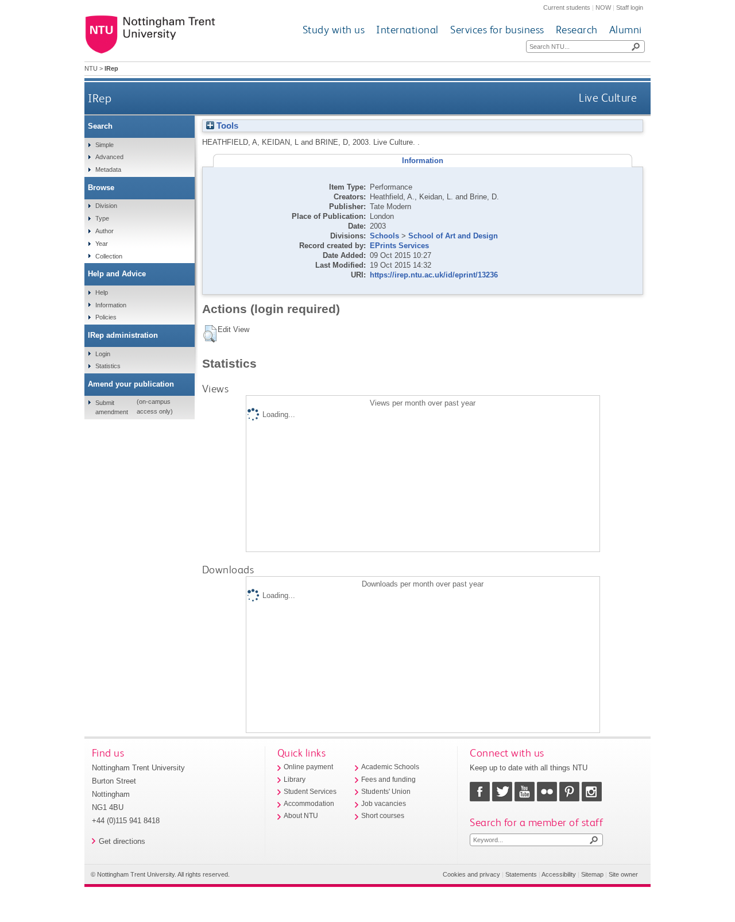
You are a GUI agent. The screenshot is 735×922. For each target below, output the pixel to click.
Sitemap (592, 874)
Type (102, 218)
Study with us (334, 29)
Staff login (629, 7)
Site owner (623, 874)
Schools (384, 236)
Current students (566, 7)
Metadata (108, 169)
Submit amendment (111, 407)
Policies (106, 317)
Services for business (497, 29)
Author (104, 230)
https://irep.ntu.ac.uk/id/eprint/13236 (434, 275)
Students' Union (386, 791)
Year (101, 243)
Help (101, 292)
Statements (521, 874)
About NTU (301, 815)
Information (110, 305)
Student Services (310, 791)
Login (102, 353)
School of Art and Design (453, 236)
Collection (108, 256)
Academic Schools (390, 766)
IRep (99, 98)
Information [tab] (422, 160)
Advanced (109, 156)
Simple (104, 144)
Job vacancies (383, 803)
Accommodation (309, 803)
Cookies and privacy (471, 874)
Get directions (122, 841)
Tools (226, 125)
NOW (603, 7)
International (407, 29)
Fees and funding (388, 779)
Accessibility (558, 874)
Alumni (625, 29)
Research (577, 29)
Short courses (382, 815)
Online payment (308, 766)
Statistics (108, 365)
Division (106, 205)
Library (294, 779)
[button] (209, 333)
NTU (91, 68)
